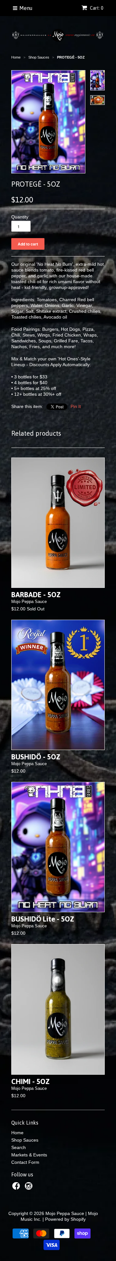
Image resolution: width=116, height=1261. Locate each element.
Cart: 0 (96, 8)
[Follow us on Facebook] (17, 1187)
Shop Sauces (24, 1140)
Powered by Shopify (65, 1219)
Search (18, 1147)
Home (17, 1132)
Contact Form (25, 1162)
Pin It (76, 406)
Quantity (19, 216)
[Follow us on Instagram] (29, 1187)
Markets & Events (29, 1154)
